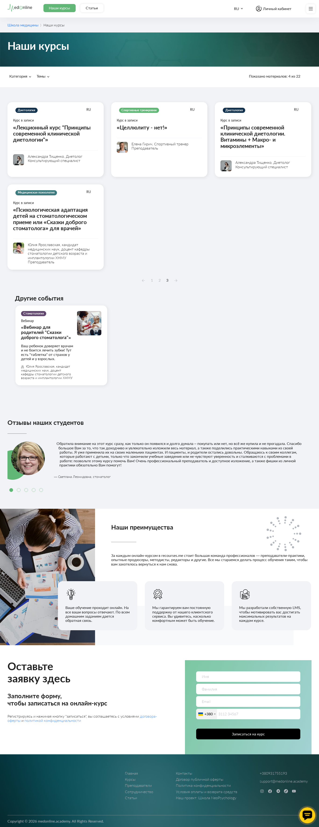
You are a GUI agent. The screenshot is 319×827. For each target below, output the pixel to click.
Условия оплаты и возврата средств (206, 791)
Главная (131, 773)
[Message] (307, 815)
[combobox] (206, 714)
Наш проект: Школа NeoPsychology (206, 797)
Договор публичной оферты (199, 779)
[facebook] (270, 791)
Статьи (92, 8)
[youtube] (294, 791)
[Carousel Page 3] (26, 490)
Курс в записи (91, 86)
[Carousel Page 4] (33, 490)
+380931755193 (273, 773)
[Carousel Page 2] (19, 490)
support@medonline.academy (284, 781)
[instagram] (262, 791)
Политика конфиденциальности (203, 785)
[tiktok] (286, 791)
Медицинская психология (106, 86)
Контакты (184, 773)
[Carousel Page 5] (41, 490)
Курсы (130, 779)
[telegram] (278, 791)
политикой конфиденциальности (53, 720)
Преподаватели (138, 785)
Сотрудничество (139, 791)
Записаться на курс (248, 734)
